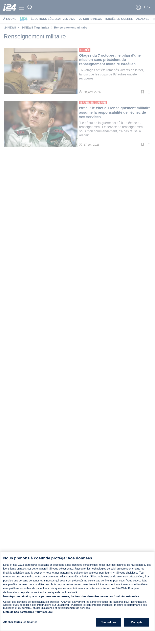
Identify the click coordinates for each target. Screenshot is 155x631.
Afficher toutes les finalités (20, 622)
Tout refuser (108, 622)
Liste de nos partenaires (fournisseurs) (27, 611)
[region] (77, 591)
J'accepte (136, 622)
